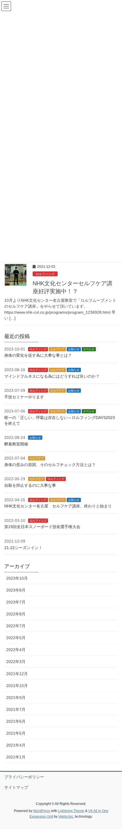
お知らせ (73, 349)
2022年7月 (16, 626)
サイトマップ (16, 787)
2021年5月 (16, 733)
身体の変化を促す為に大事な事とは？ (38, 355)
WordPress (41, 811)
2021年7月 (16, 709)
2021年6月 (16, 721)
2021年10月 (17, 685)
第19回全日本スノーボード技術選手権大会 (42, 526)
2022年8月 (16, 614)
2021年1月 (16, 757)
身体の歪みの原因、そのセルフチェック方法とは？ (50, 464)
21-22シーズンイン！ (23, 547)
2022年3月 (16, 661)
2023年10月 (17, 578)
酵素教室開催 (16, 444)
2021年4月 (16, 745)
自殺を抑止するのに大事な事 (30, 485)
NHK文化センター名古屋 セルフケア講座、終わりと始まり (58, 506)
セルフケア (57, 349)
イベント (88, 349)
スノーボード (58, 520)
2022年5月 (16, 637)
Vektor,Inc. (66, 817)
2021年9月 (16, 697)
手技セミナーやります (24, 397)
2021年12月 (17, 673)
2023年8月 (16, 590)
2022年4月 (16, 649)
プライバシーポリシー (24, 777)
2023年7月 (16, 602)
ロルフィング (45, 274)
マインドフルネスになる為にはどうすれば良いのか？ (52, 376)
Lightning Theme (71, 811)
